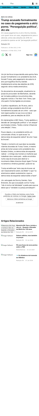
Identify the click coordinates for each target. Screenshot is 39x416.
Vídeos (31, 7)
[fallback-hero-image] (8, 228)
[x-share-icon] (6, 56)
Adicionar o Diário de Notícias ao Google (19, 199)
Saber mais (31, 196)
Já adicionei (19, 202)
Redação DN (5, 44)
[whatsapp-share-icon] (2, 56)
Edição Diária (6, 7)
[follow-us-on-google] (36, 55)
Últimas (15, 7)
